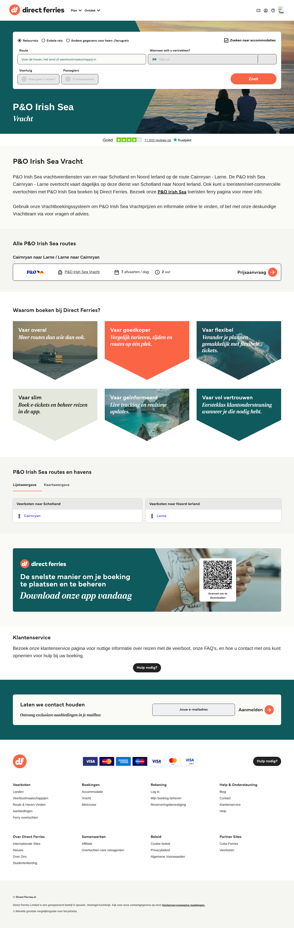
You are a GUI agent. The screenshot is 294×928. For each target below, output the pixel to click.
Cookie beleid (160, 843)
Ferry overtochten (25, 817)
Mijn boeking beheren (166, 798)
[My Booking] (258, 10)
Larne (161, 516)
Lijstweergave (25, 485)
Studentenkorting (25, 863)
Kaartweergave (57, 485)
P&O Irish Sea (172, 191)
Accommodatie (92, 792)
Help (223, 811)
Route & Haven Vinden (29, 804)
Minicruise (89, 804)
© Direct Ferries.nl (24, 897)
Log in (155, 792)
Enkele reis (54, 40)
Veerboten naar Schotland (39, 504)
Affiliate (87, 843)
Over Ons (20, 856)
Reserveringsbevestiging (168, 804)
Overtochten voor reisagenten (103, 850)
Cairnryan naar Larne (33, 257)
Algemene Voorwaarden (168, 856)
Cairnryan (32, 516)
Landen (18, 792)
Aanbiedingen (23, 811)
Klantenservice (230, 804)
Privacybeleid (160, 850)
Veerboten (227, 850)
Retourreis (30, 40)
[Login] (266, 10)
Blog (223, 792)
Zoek (253, 78)
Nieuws (18, 850)
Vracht (86, 798)
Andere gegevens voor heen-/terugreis (100, 40)
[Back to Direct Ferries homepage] (36, 10)
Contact (225, 798)
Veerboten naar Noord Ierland (174, 504)
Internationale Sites (26, 843)
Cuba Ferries (229, 843)
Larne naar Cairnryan (78, 257)
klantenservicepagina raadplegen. (183, 905)
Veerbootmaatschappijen (30, 798)
